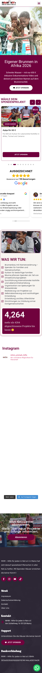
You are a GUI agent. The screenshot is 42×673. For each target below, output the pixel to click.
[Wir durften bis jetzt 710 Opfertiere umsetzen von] (21, 395)
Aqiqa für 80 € (9, 130)
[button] (39, 3)
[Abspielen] (21, 242)
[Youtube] (14, 579)
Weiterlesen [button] (8, 214)
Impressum (6, 596)
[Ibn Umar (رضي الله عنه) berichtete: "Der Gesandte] (21, 461)
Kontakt (4, 604)
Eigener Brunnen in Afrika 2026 (21, 63)
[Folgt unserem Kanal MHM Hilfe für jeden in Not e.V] (21, 482)
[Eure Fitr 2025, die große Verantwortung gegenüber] (21, 439)
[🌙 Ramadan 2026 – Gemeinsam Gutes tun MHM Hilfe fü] (21, 373)
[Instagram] (9, 579)
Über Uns (5, 608)
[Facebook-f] (3, 579)
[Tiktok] (20, 579)
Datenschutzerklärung (10, 600)
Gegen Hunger (10, 124)
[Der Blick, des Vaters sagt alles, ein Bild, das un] (21, 417)
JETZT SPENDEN (21, 154)
